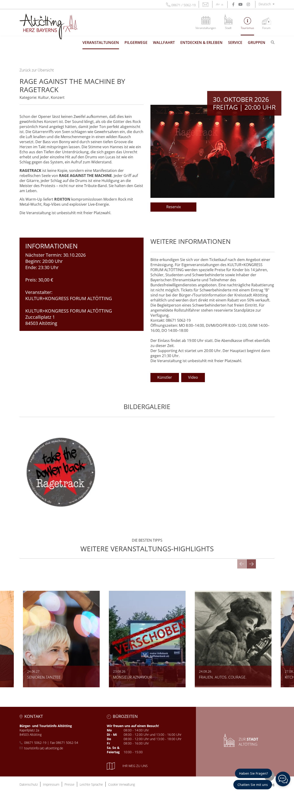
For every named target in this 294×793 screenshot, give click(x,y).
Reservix (173, 206)
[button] (266, 4)
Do (109, 739)
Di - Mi (112, 734)
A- (222, 4)
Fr (108, 743)
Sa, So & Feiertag (113, 749)
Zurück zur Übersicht (37, 70)
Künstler (164, 377)
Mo (109, 730)
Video (193, 377)
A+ (218, 4)
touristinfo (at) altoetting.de (43, 748)
